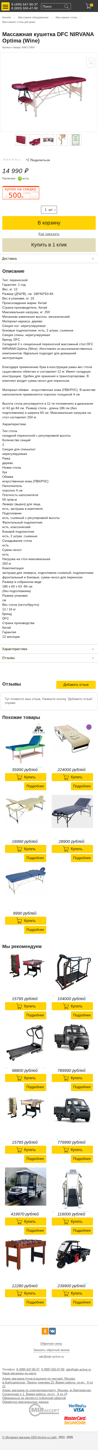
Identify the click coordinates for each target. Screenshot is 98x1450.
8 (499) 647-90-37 (24, 4)
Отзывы (8, 658)
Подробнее (35, 786)
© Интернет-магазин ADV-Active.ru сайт (30, 1437)
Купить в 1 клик (49, 245)
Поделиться (38, 160)
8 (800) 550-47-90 (24, 8)
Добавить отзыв (76, 684)
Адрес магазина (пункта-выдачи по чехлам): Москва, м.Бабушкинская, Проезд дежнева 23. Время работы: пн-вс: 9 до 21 (47, 1382)
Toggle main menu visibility (5, 6)
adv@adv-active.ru (78, 1369)
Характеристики (14, 649)
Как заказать (49, 234)
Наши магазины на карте (19, 1373)
